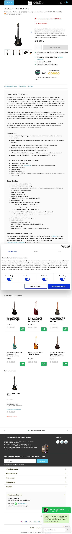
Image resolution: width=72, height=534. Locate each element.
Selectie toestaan (35, 286)
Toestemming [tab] (12, 251)
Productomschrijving (10, 86)
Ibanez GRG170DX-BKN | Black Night (14, 319)
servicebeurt (27, 165)
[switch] (27, 279)
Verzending (22, 86)
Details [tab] (36, 251)
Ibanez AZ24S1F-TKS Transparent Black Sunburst (57, 319)
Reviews (30, 86)
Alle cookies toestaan (58, 286)
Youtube (66, 442)
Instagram (62, 442)
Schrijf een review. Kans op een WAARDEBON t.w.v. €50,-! (46, 12)
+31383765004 (22, 503)
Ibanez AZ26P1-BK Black (13, 394)
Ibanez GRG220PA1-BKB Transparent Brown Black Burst (57, 354)
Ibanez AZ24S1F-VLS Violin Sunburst (35, 353)
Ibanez (10, 12)
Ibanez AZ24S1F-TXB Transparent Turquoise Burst (14, 354)
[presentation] (30, 32)
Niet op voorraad (55, 47)
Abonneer (42, 461)
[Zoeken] (57, 2)
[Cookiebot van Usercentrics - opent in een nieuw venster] (62, 246)
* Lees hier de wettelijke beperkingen (14, 464)
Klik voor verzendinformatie (14, 409)
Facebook (58, 442)
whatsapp (21, 242)
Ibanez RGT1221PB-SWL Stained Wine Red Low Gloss (35, 319)
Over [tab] (59, 251)
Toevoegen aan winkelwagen (22, 329)
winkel (55, 236)
